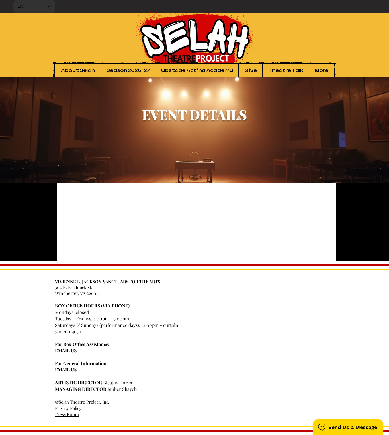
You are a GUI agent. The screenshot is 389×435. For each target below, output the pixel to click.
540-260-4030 (68, 331)
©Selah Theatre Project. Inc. (82, 402)
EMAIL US (66, 350)
